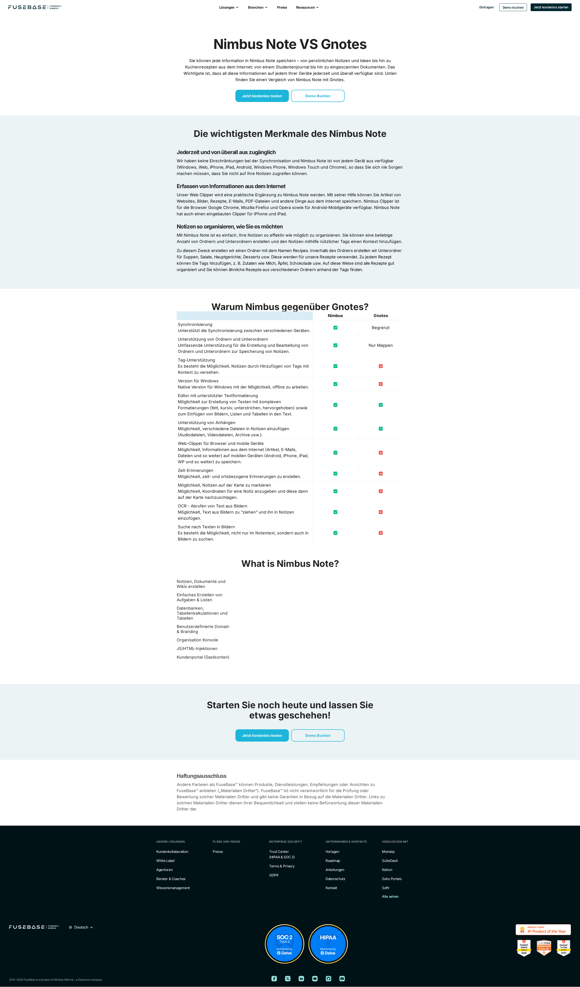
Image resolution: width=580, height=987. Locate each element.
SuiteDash (390, 861)
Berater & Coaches (171, 879)
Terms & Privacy (282, 866)
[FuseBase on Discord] (342, 979)
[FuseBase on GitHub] (328, 979)
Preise (218, 852)
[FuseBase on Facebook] (274, 979)
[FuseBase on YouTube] (315, 979)
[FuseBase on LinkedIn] (301, 979)
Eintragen (486, 7)
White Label (165, 861)
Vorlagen (332, 852)
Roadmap (333, 861)
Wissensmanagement (173, 888)
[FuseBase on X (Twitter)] (287, 979)
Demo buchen (513, 7)
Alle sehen (390, 897)
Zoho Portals (391, 879)
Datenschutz (335, 879)
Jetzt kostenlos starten (551, 7)
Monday (388, 852)
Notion (387, 870)
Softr (386, 888)
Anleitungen (335, 870)
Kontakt (331, 888)
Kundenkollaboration (172, 852)
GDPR (273, 875)
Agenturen (164, 870)
